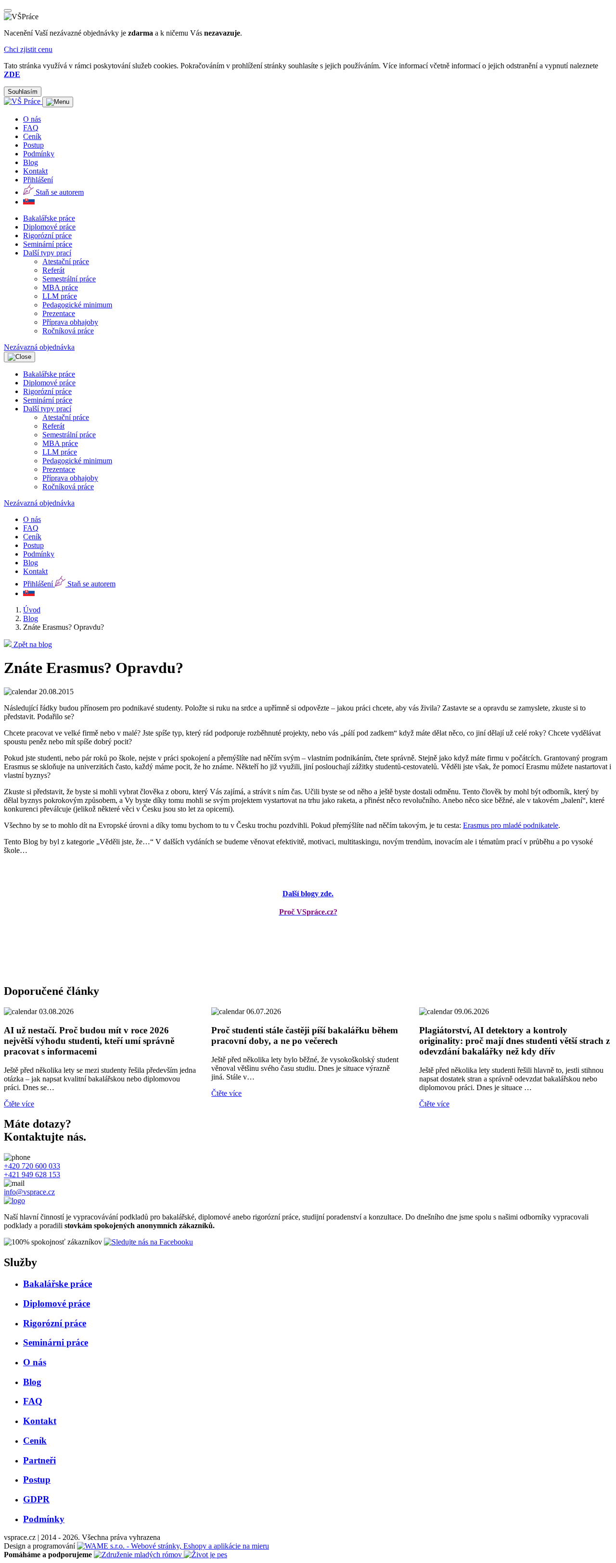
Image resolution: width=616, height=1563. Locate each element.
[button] (47, 253)
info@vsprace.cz (29, 1192)
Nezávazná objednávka (39, 347)
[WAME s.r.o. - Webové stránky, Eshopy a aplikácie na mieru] (173, 1546)
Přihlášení (38, 180)
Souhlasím (23, 91)
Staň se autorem (59, 192)
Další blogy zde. (308, 894)
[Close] (8, 10)
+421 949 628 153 (32, 1174)
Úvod (31, 610)
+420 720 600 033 (32, 1166)
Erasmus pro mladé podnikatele (510, 825)
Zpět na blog (32, 644)
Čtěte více (19, 1104)
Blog (30, 618)
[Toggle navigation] (57, 102)
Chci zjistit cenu (28, 49)
